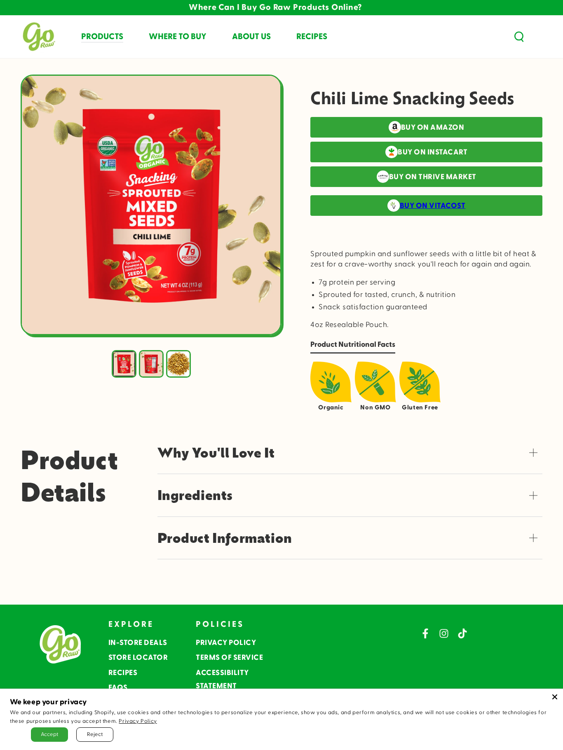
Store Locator (138, 657)
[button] (519, 36)
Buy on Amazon (432, 127)
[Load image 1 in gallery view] (124, 364)
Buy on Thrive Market (432, 176)
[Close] (555, 697)
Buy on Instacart (432, 152)
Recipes (123, 672)
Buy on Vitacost (433, 205)
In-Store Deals (137, 642)
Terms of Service (229, 657)
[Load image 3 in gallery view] (178, 364)
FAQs (118, 687)
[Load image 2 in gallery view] (151, 364)
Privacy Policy (226, 642)
